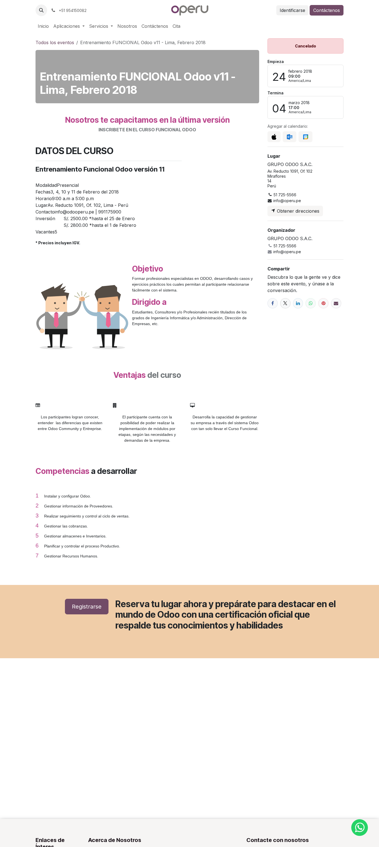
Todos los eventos (55, 42)
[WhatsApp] (310, 303)
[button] (41, 10)
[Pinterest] (323, 303)
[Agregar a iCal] (274, 136)
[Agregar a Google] (305, 136)
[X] (285, 303)
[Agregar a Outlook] (289, 136)
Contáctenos (326, 10)
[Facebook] (272, 303)
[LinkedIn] (298, 303)
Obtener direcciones (297, 211)
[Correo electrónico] (336, 303)
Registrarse (87, 606)
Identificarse (292, 10)
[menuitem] (43, 26)
